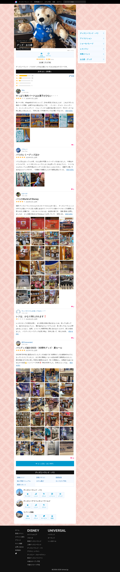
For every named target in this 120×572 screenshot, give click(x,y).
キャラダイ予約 (61, 481)
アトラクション (86, 38)
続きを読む (69, 111)
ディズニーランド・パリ (25, 2)
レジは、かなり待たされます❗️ (31, 316)
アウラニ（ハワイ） (33, 551)
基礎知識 (59, 477)
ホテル (28, 518)
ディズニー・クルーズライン (36, 555)
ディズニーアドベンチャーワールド (36, 501)
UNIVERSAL (57, 530)
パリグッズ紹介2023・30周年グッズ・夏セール (39, 347)
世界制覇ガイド (38, 2)
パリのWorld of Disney (27, 199)
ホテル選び (40, 481)
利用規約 (18, 550)
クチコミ (48, 55)
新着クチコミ (40, 477)
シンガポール (52, 541)
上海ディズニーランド (34, 544)
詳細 (41, 55)
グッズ (60, 496)
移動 (52, 518)
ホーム (17, 530)
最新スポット (21, 485)
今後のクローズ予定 (33, 565)
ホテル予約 (48, 2)
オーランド (51, 538)
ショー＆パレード (86, 44)
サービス (44, 518)
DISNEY (33, 530)
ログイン (59, 2)
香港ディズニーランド (34, 541)
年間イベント (85, 54)
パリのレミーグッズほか (28, 154)
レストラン (84, 49)
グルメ (44, 496)
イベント (52, 496)
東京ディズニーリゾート (35, 558)
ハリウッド (51, 534)
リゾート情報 (28, 512)
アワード (18, 540)
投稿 (54, 2)
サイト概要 (18, 543)
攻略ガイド (21, 477)
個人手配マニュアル (24, 481)
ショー (36, 496)
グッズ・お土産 (24, 45)
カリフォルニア (32, 534)
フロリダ (30, 538)
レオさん (72, 50)
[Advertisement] (92, 16)
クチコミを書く (20, 537)
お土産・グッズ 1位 (45, 62)
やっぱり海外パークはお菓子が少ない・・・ (37, 95)
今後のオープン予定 (33, 561)
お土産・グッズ (86, 59)
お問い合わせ (19, 547)
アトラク (27, 496)
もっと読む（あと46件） (45, 464)
